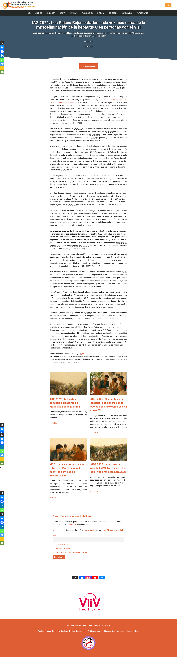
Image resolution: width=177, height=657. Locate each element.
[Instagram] (88, 577)
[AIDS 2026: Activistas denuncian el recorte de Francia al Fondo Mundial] (68, 394)
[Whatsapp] (2, 60)
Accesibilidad (133, 631)
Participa (100, 13)
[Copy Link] (2, 68)
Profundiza (51, 13)
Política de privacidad (77, 631)
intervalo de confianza (80, 246)
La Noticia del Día (61, 544)
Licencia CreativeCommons (115, 631)
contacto (72, 525)
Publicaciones (87, 13)
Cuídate (63, 13)
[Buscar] (168, 5)
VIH (56, 82)
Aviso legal (63, 631)
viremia (63, 170)
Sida (89, 88)
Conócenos (113, 13)
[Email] (2, 72)
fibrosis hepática (75, 298)
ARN (106, 149)
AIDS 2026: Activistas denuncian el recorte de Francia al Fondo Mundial (65, 403)
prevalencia (57, 120)
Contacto (41, 631)
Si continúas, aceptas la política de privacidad (72, 552)
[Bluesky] (2, 47)
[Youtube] (95, 577)
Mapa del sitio (52, 631)
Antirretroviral (94, 135)
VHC (52, 108)
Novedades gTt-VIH (62, 549)
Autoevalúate (142, 13)
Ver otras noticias (88, 66)
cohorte (109, 132)
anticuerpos (94, 149)
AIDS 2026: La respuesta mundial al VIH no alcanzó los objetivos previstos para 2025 (108, 468)
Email (55, 536)
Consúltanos (127, 13)
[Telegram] (2, 64)
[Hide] (1, 76)
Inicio (29, 13)
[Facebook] (2, 52)
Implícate (73, 13)
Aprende (38, 13)
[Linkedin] (2, 56)
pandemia (100, 91)
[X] (2, 43)
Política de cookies (95, 631)
